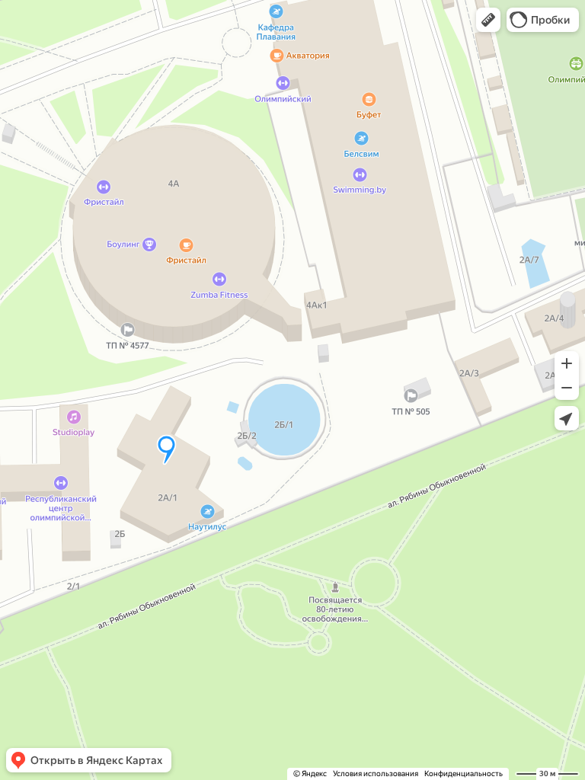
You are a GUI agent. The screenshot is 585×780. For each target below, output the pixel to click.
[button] (488, 20)
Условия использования (375, 773)
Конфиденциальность (463, 773)
